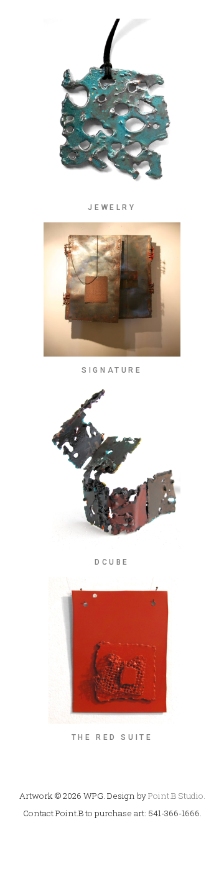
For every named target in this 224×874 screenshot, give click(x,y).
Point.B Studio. (176, 795)
